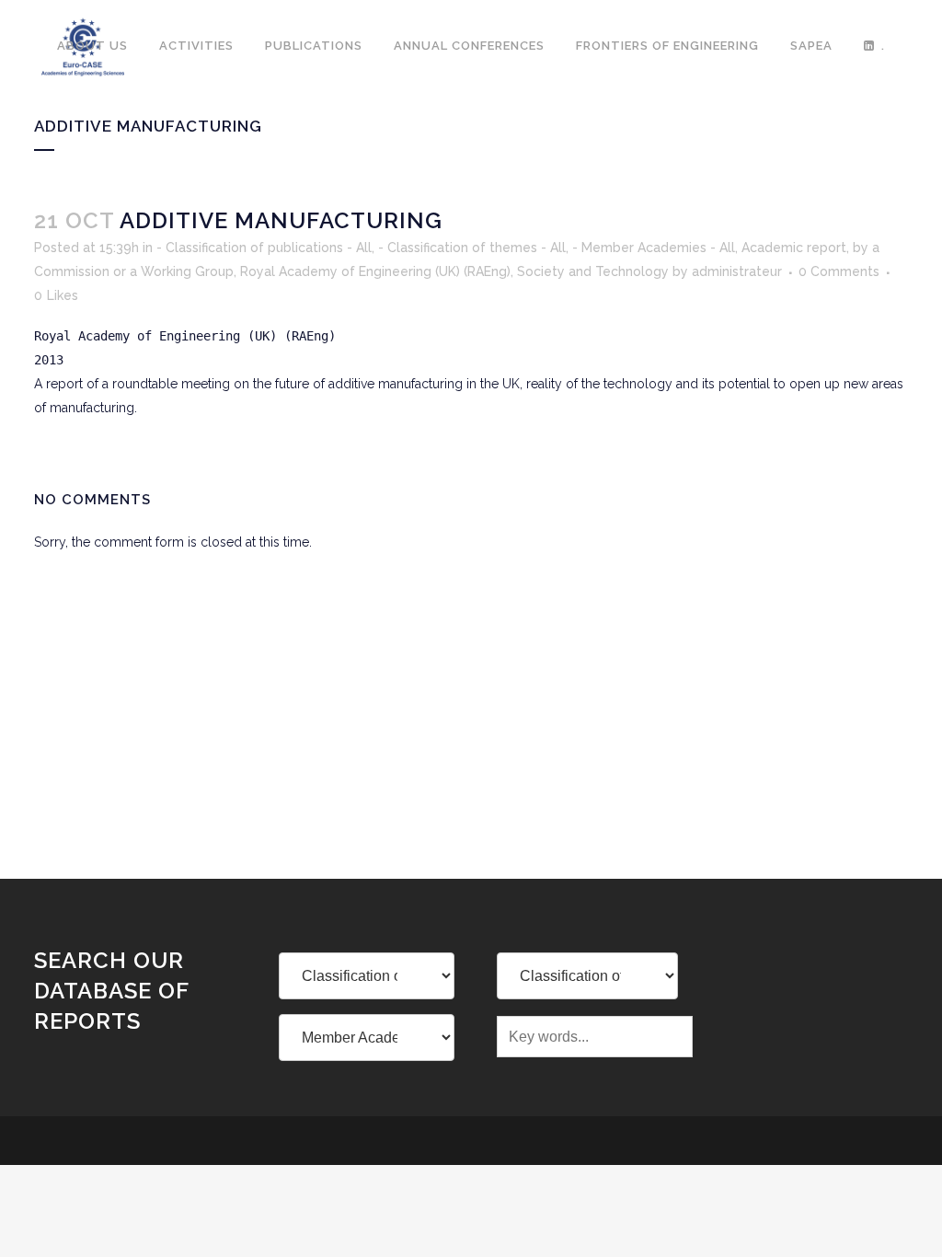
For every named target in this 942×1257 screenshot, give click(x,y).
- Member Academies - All (653, 247)
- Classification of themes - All (472, 247)
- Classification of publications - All (264, 247)
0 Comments (838, 271)
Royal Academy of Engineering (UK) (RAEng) (375, 271)
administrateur (737, 271)
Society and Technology (593, 271)
